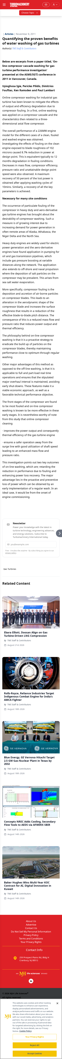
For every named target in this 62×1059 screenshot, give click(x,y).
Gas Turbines (9, 569)
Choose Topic (27, 12)
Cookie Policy (25, 1031)
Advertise (31, 924)
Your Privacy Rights (31, 942)
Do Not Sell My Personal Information (31, 931)
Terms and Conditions (31, 938)
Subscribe (46, 544)
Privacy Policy (31, 935)
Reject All (34, 1045)
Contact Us (31, 928)
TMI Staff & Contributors (19, 640)
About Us (31, 921)
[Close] (57, 1003)
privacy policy (10, 553)
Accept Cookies (34, 1053)
